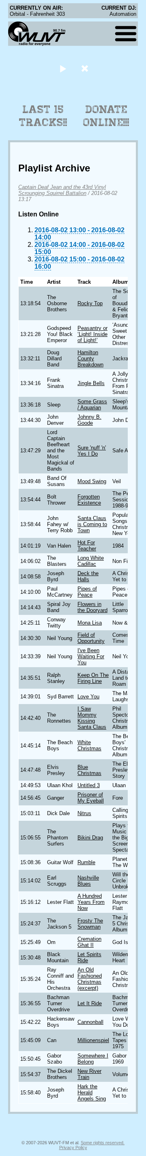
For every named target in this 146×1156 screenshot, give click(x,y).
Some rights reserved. (103, 1142)
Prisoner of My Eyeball (90, 798)
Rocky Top (90, 303)
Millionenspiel (93, 1040)
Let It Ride (89, 1003)
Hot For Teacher (86, 545)
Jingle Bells (91, 383)
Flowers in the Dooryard (92, 607)
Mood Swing (91, 481)
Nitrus (84, 813)
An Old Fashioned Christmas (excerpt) (89, 979)
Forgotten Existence (89, 500)
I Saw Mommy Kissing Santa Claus (91, 718)
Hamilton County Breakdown (90, 358)
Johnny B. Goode (89, 420)
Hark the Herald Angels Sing (91, 1092)
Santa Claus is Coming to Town (92, 524)
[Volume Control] (86, 68)
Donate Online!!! (106, 116)
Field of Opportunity (91, 638)
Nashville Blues (88, 881)
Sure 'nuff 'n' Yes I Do (91, 451)
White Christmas (89, 745)
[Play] (63, 68)
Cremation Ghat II (89, 942)
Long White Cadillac (90, 561)
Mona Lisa (89, 623)
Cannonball (90, 1022)
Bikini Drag (90, 838)
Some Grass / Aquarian (92, 404)
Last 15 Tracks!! (43, 116)
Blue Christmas (89, 770)
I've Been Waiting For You (90, 656)
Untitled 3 (88, 785)
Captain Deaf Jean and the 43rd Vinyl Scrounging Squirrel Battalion (62, 190)
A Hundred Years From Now (91, 902)
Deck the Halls (88, 576)
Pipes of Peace (87, 592)
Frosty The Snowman (90, 924)
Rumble (86, 862)
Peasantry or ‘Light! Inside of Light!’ (92, 334)
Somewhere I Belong (92, 1059)
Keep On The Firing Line (93, 678)
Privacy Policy (73, 1147)
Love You (88, 697)
